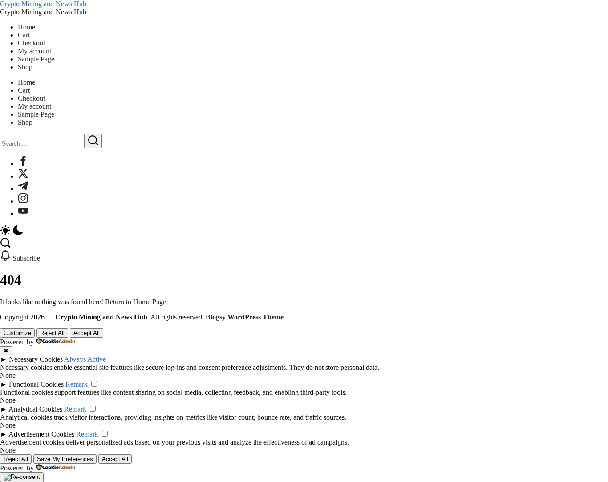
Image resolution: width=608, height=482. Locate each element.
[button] (304, 231)
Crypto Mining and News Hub (43, 4)
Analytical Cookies (35, 409)
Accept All (86, 333)
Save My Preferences (65, 459)
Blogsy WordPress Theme (245, 317)
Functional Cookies (36, 384)
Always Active (85, 359)
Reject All (52, 333)
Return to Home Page (135, 302)
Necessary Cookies (36, 359)
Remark (76, 384)
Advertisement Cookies (41, 434)
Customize (17, 333)
